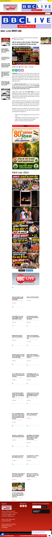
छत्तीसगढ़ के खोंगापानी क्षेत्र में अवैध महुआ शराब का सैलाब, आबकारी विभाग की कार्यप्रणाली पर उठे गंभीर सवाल (5, 74)
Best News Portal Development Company (31, 533)
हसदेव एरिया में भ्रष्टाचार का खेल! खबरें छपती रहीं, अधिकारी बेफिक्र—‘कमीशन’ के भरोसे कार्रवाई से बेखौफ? (18, 356)
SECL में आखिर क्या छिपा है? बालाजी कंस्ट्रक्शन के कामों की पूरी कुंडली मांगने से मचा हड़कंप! (18, 375)
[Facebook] (21, 506)
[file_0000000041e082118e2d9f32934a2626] (25, 169)
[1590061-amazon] (5, 45)
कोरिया (34, 37)
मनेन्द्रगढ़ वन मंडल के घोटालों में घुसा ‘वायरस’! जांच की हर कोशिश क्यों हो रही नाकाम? (33, 337)
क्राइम (36, 37)
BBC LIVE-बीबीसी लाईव (11, 31)
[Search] (51, 13)
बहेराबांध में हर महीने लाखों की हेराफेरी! (33, 297)
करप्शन (31, 37)
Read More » (29, 300)
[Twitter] (23, 506)
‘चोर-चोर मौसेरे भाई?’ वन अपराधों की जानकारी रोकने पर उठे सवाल (5, 58)
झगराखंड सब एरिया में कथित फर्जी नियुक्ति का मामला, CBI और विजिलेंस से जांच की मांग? (5, 50)
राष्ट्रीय (22, 39)
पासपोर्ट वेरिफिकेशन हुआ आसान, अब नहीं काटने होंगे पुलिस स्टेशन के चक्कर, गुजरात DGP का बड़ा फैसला (33, 375)
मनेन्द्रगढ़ (18, 39)
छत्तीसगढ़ (14, 39)
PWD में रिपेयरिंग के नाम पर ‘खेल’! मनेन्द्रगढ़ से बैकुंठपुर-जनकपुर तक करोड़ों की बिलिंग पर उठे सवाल (17, 317)
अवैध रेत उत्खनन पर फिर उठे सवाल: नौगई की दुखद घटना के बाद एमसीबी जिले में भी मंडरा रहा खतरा (5, 83)
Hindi (40, 0)
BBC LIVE (42, 533)
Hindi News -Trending (17, 37)
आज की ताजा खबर (26, 37)
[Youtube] (26, 506)
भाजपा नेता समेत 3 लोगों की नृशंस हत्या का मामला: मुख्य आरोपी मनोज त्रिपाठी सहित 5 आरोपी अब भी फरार (5, 65)
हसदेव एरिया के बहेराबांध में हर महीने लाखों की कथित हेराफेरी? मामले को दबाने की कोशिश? (17, 298)
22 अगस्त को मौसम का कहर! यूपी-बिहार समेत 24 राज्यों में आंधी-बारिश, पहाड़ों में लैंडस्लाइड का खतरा (19, 535)
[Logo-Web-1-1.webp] (25, 284)
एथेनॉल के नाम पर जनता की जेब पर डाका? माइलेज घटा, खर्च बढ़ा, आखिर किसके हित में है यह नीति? (33, 475)
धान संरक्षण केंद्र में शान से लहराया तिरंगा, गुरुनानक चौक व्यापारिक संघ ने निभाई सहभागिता (33, 317)
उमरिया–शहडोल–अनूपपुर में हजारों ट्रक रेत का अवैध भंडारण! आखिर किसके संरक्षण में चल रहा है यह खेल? (18, 475)
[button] (23, 13)
